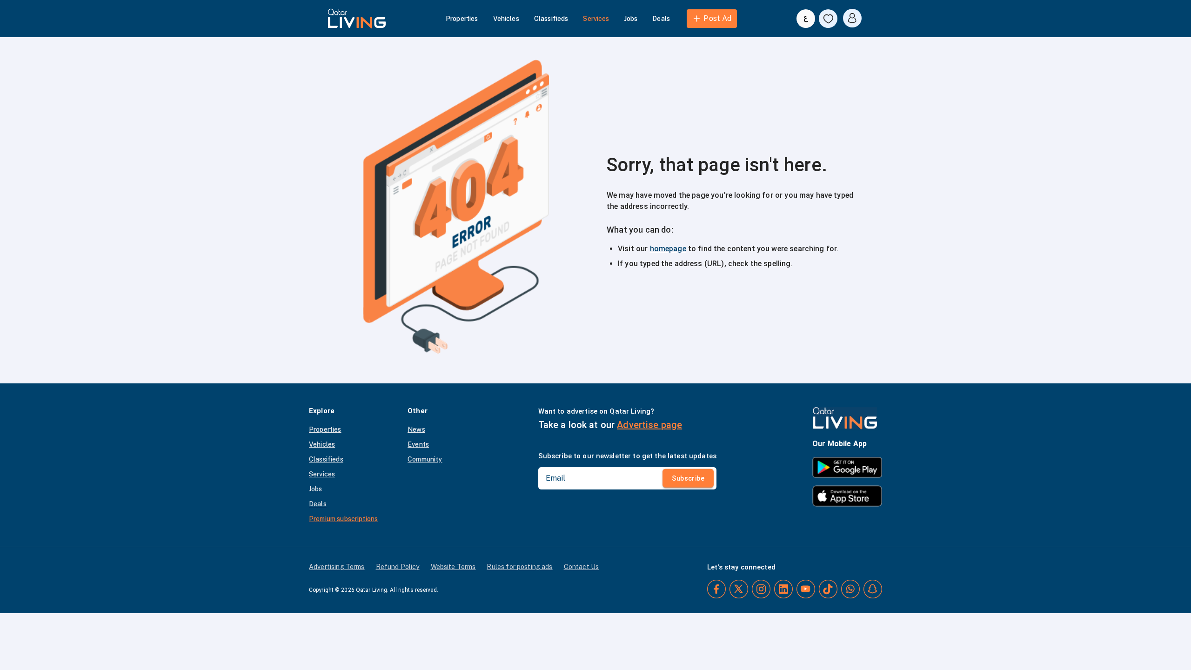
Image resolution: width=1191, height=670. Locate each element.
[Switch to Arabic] (805, 18)
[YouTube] (805, 589)
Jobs (631, 18)
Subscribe (688, 478)
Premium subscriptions (343, 519)
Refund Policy (398, 566)
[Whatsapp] (850, 589)
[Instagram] (761, 589)
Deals (661, 18)
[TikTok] (828, 589)
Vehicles (506, 18)
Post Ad (717, 18)
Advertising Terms (337, 566)
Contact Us (581, 566)
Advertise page (649, 424)
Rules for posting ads (519, 566)
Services (596, 18)
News (416, 429)
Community (425, 459)
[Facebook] (716, 589)
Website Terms (453, 566)
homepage (668, 248)
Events (418, 444)
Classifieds (551, 18)
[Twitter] (738, 589)
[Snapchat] (872, 589)
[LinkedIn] (783, 589)
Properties (462, 18)
